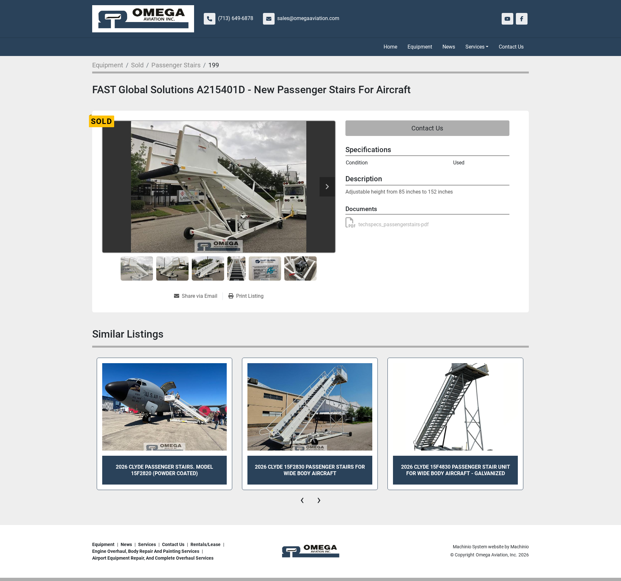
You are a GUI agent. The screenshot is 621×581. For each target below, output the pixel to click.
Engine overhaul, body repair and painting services (145, 551)
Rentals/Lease (206, 544)
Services (475, 47)
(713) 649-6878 (235, 18)
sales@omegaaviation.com (308, 18)
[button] (477, 47)
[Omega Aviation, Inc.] (310, 551)
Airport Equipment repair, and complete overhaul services (152, 558)
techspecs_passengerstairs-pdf (393, 224)
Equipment (420, 47)
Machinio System (470, 546)
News (448, 47)
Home (390, 47)
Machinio (519, 546)
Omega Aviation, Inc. (496, 554)
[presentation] (302, 499)
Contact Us (511, 47)
